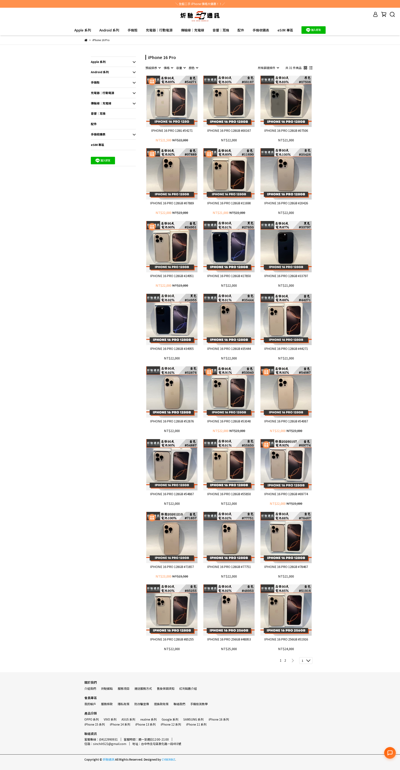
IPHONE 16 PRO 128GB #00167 (229, 131)
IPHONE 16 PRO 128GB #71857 (172, 567)
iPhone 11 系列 (196, 724)
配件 (241, 30)
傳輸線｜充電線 (192, 30)
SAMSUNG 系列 (193, 719)
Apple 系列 (82, 30)
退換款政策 (161, 704)
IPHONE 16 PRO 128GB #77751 (229, 567)
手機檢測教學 (199, 704)
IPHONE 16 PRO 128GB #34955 (172, 349)
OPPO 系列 (91, 719)
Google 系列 (170, 719)
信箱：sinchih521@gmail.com (105, 744)
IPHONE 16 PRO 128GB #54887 (172, 494)
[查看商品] (166, 101)
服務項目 (123, 688)
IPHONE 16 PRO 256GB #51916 (286, 639)
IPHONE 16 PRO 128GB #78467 (286, 567)
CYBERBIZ (168, 759)
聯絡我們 (179, 704)
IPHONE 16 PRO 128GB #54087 (286, 421)
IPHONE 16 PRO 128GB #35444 (229, 349)
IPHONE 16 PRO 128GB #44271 (286, 349)
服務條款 (107, 704)
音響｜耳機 (220, 30)
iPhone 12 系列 (171, 724)
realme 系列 (148, 719)
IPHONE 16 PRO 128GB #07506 (286, 131)
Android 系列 (109, 30)
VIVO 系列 (110, 719)
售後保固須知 (165, 688)
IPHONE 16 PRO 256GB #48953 (229, 639)
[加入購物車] (177, 101)
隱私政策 (123, 704)
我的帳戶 (90, 704)
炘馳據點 (107, 688)
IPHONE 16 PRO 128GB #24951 (172, 276)
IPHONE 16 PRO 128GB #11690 (229, 203)
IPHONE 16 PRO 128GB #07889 (172, 203)
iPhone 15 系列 (94, 724)
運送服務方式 (143, 688)
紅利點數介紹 (188, 688)
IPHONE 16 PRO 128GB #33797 (286, 276)
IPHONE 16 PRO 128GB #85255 (172, 639)
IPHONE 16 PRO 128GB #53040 (229, 421)
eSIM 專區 (285, 30)
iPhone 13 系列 (145, 724)
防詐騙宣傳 (141, 704)
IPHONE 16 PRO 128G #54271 (172, 131)
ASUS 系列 (128, 719)
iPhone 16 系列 (219, 719)
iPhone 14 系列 (120, 724)
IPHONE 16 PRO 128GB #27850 (229, 276)
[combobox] (152, 68)
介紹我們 (90, 688)
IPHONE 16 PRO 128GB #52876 (172, 421)
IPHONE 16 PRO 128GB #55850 (229, 494)
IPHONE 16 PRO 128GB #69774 (286, 494)
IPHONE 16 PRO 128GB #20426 (286, 203)
